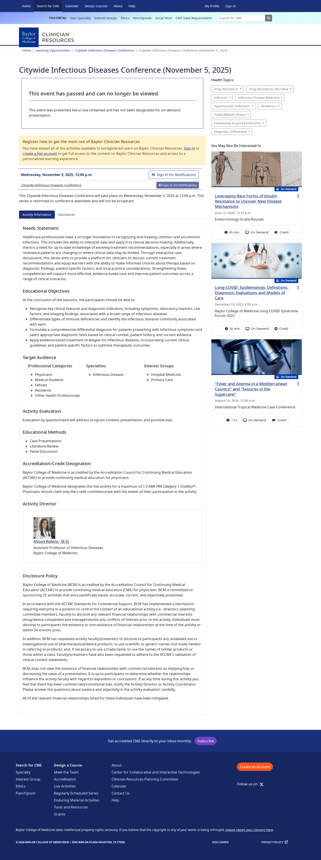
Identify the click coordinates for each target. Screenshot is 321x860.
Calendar (72, 6)
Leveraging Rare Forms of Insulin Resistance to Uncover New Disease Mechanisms (248, 201)
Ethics (125, 18)
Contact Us (121, 793)
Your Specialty (80, 18)
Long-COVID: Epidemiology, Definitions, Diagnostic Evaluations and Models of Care (251, 292)
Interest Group (28, 779)
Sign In (230, 6)
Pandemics (269, 106)
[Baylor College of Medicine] (47, 37)
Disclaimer (220, 842)
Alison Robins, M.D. (51, 541)
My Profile (212, 6)
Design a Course (68, 765)
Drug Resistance (226, 89)
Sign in (189, 148)
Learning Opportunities (53, 50)
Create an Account (255, 766)
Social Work (163, 18)
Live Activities (65, 786)
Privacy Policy (272, 842)
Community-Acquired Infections (237, 123)
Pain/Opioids (142, 18)
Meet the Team (66, 772)
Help (132, 6)
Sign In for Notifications (176, 174)
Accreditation (65, 779)
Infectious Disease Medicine (258, 97)
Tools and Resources (71, 807)
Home (26, 6)
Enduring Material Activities (76, 800)
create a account (40, 153)
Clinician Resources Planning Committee (145, 779)
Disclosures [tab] (66, 214)
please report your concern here (249, 830)
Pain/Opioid (25, 793)
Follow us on (248, 784)
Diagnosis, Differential (230, 132)
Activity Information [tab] (36, 214)
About (118, 6)
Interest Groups (105, 18)
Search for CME (49, 6)
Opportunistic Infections (232, 106)
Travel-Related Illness (229, 114)
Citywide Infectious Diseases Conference (104, 50)
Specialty (23, 772)
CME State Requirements (194, 18)
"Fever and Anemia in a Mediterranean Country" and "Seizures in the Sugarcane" (251, 389)
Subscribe (205, 741)
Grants (59, 814)
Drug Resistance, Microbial (268, 89)
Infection (220, 97)
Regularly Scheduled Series (76, 793)
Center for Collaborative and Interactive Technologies (156, 772)
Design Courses (96, 6)
